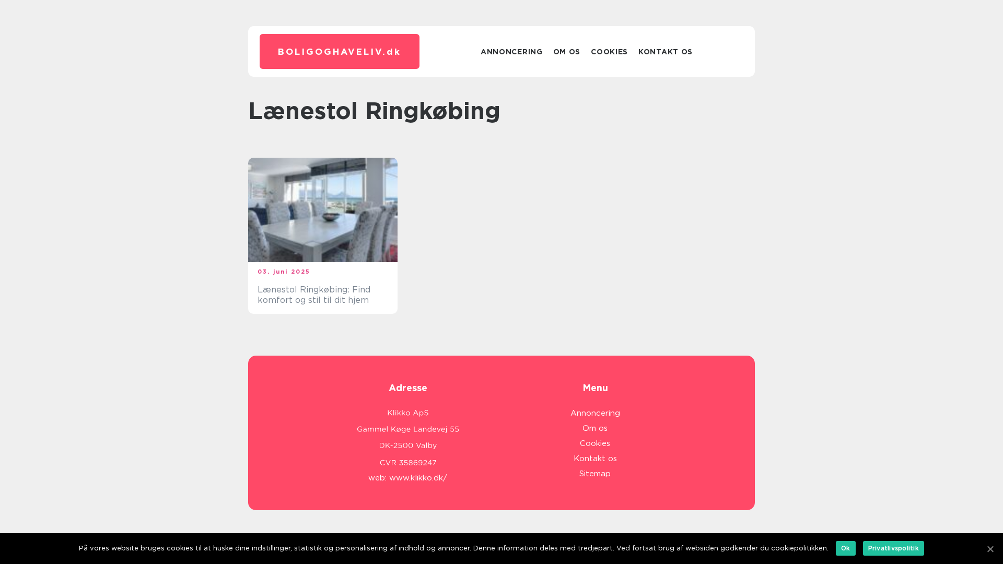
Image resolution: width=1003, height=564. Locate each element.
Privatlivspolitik (893, 548)
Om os (567, 52)
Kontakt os (665, 52)
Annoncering (512, 52)
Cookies (609, 52)
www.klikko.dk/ (418, 478)
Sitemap (595, 473)
